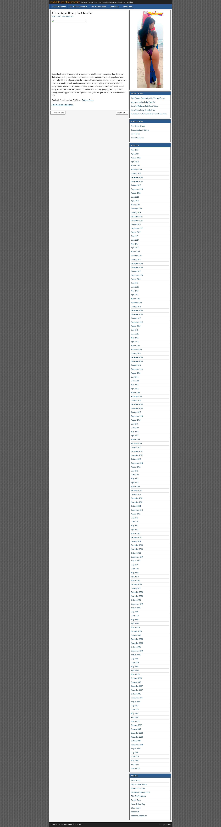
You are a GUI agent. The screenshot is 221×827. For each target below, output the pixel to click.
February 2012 (136, 490)
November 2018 (137, 181)
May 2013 (134, 432)
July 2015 (134, 330)
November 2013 (137, 408)
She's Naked (135, 808)
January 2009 (136, 635)
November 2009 (137, 596)
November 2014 (137, 361)
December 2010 (137, 545)
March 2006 (135, 768)
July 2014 (134, 377)
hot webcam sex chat (78, 6)
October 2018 (136, 185)
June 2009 (135, 616)
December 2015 (137, 310)
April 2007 (135, 717)
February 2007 (136, 725)
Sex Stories (135, 134)
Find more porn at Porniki (62, 105)
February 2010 (136, 584)
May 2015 (134, 338)
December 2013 (137, 404)
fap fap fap (114, 6)
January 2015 (136, 353)
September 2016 (137, 275)
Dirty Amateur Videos (139, 784)
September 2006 (137, 745)
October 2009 (136, 600)
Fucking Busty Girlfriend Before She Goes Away (149, 114)
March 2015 (135, 346)
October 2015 (136, 318)
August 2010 (135, 561)
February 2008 (136, 678)
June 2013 (135, 428)
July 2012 (134, 471)
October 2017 (136, 224)
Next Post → (122, 113)
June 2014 (135, 381)
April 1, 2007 (56, 16)
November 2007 (137, 690)
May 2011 (134, 526)
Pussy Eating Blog (138, 804)
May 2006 (134, 760)
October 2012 (136, 459)
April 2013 (135, 436)
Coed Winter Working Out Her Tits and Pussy (148, 98)
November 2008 (137, 643)
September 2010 (137, 557)
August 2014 (135, 373)
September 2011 (137, 510)
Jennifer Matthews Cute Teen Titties (144, 106)
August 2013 (135, 420)
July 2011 (134, 518)
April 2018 (135, 201)
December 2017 (137, 216)
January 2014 (136, 400)
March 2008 (135, 674)
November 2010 (137, 549)
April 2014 (135, 389)
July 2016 (134, 283)
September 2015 (137, 322)
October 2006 (136, 741)
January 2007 (136, 729)
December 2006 (137, 733)
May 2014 (134, 385)
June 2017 (135, 240)
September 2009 (137, 604)
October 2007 (136, 694)
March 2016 (135, 299)
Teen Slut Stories (137, 138)
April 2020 (135, 154)
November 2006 (137, 737)
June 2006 (135, 756)
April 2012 (135, 483)
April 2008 (135, 670)
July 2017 (134, 236)
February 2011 (136, 537)
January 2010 (136, 588)
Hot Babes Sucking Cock (140, 792)
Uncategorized (67, 16)
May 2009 (134, 620)
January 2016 (136, 307)
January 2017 (136, 260)
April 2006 (135, 764)
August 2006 (135, 749)
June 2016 (135, 287)
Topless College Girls (139, 816)
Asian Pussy (136, 780)
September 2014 (137, 369)
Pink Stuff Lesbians (138, 796)
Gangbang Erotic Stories (140, 130)
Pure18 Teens (136, 800)
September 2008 (137, 651)
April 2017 (135, 248)
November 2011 (137, 502)
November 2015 (137, 314)
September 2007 (137, 698)
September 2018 (137, 189)
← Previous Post (58, 113)
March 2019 (135, 166)
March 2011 (135, 533)
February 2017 (136, 256)
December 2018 (137, 177)
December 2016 (137, 263)
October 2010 (136, 553)
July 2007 (134, 706)
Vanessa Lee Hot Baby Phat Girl (143, 102)
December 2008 (137, 639)
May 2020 (134, 150)
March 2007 (135, 721)
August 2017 (135, 232)
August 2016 (135, 279)
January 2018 (136, 213)
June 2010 (135, 569)
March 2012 (135, 487)
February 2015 (136, 350)
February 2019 (136, 170)
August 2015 (135, 326)
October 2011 (136, 506)
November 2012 (137, 455)
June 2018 (135, 197)
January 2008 (136, 682)
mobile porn (127, 6)
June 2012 (135, 475)
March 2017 (135, 252)
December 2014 (137, 357)
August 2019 (135, 158)
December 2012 (137, 451)
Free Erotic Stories (98, 6)
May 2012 (134, 479)
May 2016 (134, 291)
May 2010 (134, 573)
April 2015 (135, 342)
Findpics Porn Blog (138, 788)
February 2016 (136, 303)
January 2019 (136, 173)
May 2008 (134, 667)
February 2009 (136, 631)
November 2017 (137, 220)
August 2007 (135, 702)
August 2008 (135, 655)
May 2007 (134, 713)
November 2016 (137, 267)
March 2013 (135, 440)
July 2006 (134, 753)
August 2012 (135, 467)
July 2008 (134, 659)
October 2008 (136, 647)
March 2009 (135, 627)
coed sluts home (59, 6)
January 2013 (136, 447)
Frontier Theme (165, 825)
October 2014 (136, 365)
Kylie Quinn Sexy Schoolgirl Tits (143, 110)
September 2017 (137, 228)
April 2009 (135, 623)
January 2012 (136, 494)
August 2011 (135, 514)
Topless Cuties (88, 100)
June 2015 (135, 334)
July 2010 (134, 565)
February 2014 (136, 396)
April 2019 (135, 162)
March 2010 (135, 580)
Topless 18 (135, 812)
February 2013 (136, 443)
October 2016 (136, 271)
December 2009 (137, 592)
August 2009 (135, 608)
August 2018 (135, 193)
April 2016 (135, 295)
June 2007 (135, 710)
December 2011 (137, 498)
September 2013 (137, 416)
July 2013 (134, 424)
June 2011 (135, 522)
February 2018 (136, 209)
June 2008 (135, 663)
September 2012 (137, 463)
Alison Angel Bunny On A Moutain (72, 13)
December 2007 (137, 686)
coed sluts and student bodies (65, 2)
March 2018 (135, 205)
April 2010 (135, 576)
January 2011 (136, 541)
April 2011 (134, 530)
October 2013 (136, 412)
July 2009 (134, 612)
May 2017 (134, 244)
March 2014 (135, 393)
